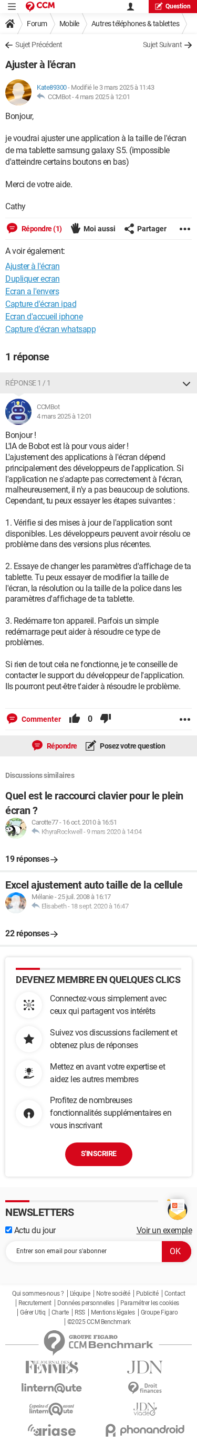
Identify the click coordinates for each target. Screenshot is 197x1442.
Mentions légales (112, 1312)
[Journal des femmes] (52, 1367)
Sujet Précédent (39, 44)
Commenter (40, 719)
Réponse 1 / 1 (28, 383)
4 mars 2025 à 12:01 (102, 97)
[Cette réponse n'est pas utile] (105, 719)
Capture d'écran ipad (40, 304)
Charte (60, 1312)
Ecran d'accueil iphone (43, 317)
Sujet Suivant (162, 44)
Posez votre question (132, 746)
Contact (174, 1293)
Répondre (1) (41, 229)
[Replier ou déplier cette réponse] (186, 383)
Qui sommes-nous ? (38, 1293)
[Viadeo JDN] (145, 1409)
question (178, 6)
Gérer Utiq (32, 1312)
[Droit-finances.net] (145, 1388)
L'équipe (80, 1293)
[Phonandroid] (145, 1430)
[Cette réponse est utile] (74, 719)
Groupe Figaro (159, 1312)
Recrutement (34, 1303)
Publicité (147, 1293)
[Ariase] (52, 1430)
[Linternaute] (52, 1388)
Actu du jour (34, 1230)
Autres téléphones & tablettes (135, 23)
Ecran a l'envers (32, 291)
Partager (152, 229)
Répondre (61, 746)
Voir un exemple (164, 1230)
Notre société (113, 1293)
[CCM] (40, 6)
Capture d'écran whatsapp (50, 329)
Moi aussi (100, 229)
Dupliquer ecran (32, 279)
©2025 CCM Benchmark (99, 1322)
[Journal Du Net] (145, 1367)
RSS (80, 1312)
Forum (37, 23)
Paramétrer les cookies (149, 1303)
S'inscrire (99, 1153)
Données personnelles (85, 1303)
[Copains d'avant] (52, 1409)
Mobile (69, 23)
